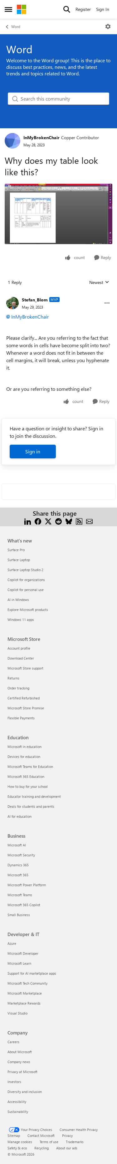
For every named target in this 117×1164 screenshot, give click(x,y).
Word (15, 26)
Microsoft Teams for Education (30, 766)
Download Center (20, 658)
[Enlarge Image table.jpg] (58, 214)
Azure (11, 943)
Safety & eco (17, 1148)
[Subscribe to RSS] (79, 521)
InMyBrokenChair (41, 137)
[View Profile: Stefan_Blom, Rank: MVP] (12, 303)
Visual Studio (17, 1013)
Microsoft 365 (17, 875)
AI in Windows (18, 599)
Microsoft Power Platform (26, 884)
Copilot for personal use (25, 589)
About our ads (66, 1148)
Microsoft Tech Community (27, 983)
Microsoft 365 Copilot (23, 904)
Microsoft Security (21, 855)
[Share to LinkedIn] (27, 521)
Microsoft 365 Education (25, 776)
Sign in (32, 451)
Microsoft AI (16, 845)
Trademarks (75, 1141)
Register (83, 9)
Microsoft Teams (19, 894)
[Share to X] (48, 521)
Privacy (67, 1135)
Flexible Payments (21, 718)
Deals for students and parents (30, 806)
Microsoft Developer (22, 953)
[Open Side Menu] (8, 9)
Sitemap (13, 1135)
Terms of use (49, 1141)
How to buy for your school (27, 786)
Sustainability (17, 1111)
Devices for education (23, 756)
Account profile (18, 648)
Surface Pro (16, 549)
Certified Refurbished (23, 698)
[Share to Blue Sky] (69, 521)
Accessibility (16, 1101)
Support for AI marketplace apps (31, 973)
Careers (13, 1041)
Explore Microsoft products (27, 609)
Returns (13, 678)
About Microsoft (19, 1051)
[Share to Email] (89, 521)
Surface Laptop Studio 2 (25, 569)
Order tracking (18, 688)
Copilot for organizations (26, 579)
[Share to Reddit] (58, 521)
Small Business (18, 914)
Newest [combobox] (99, 282)
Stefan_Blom (35, 300)
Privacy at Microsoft (22, 1071)
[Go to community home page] (21, 9)
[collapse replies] (58, 295)
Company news (18, 1061)
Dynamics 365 (18, 865)
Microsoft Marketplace (24, 993)
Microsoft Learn (19, 963)
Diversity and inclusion (24, 1091)
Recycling (41, 1148)
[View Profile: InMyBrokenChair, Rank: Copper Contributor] (12, 141)
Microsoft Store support (25, 668)
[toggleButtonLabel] (108, 26)
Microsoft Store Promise (25, 708)
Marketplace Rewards (24, 1003)
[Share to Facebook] (38, 521)
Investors (14, 1081)
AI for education (19, 816)
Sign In (102, 9)
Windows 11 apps (20, 619)
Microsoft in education (24, 746)
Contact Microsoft (41, 1135)
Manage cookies (19, 1141)
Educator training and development (34, 796)
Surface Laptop (18, 559)
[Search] (67, 9)
